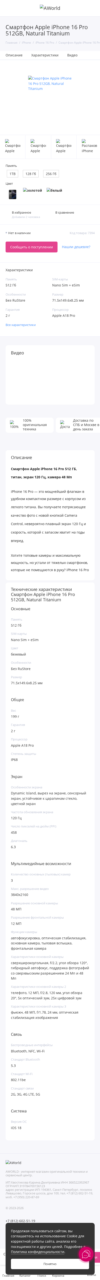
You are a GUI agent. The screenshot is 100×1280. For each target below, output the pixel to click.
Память (11, 166)
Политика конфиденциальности (37, 1251)
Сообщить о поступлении (31, 247)
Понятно (50, 1264)
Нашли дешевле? (76, 247)
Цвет (9, 183)
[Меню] (8, 8)
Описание (14, 55)
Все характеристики (21, 325)
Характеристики (44, 55)
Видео (72, 55)
